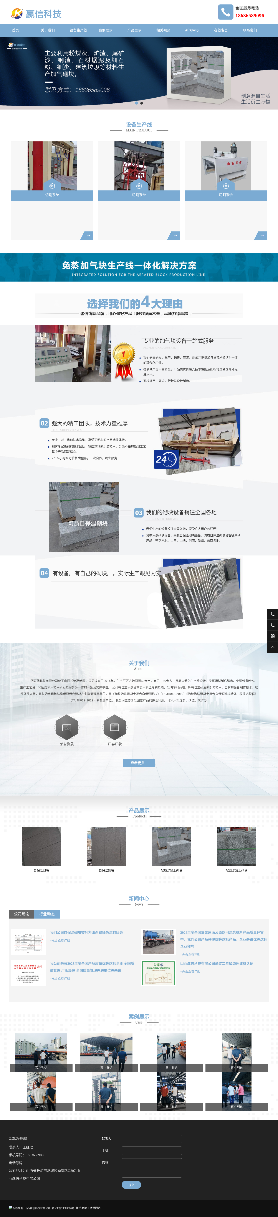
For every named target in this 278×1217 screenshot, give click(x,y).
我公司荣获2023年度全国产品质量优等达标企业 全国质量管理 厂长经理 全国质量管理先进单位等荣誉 (92, 967)
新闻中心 (192, 30)
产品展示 (134, 30)
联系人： (108, 1138)
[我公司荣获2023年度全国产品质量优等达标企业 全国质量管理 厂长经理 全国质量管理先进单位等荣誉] (28, 973)
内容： (106, 1162)
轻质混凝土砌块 (106, 870)
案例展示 (106, 30)
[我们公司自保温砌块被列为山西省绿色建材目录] (28, 942)
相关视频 (163, 30)
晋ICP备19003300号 (63, 1208)
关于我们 (48, 30)
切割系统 (52, 195)
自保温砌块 (41, 870)
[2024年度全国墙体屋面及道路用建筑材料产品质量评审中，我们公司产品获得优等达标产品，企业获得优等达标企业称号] (158, 942)
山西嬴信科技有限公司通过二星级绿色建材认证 (216, 963)
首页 (15, 30)
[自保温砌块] (41, 846)
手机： (106, 1150)
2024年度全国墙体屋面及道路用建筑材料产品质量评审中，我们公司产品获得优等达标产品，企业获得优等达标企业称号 (223, 939)
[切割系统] (52, 166)
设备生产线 (78, 30)
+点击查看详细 (60, 940)
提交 (131, 1185)
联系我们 (250, 30)
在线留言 (221, 30)
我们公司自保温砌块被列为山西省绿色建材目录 (86, 932)
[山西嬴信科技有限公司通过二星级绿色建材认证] (158, 973)
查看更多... (139, 763)
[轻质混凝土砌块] (106, 846)
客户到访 (41, 1068)
